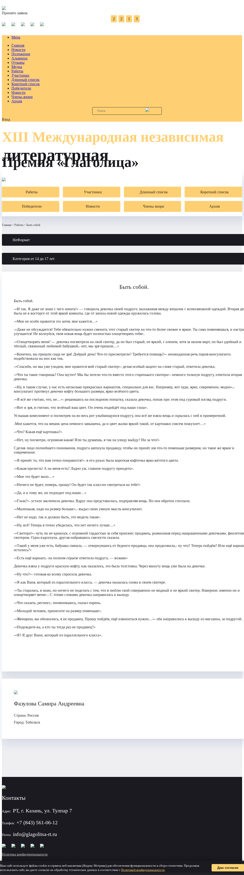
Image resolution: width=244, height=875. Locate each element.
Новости (18, 50)
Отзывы (18, 62)
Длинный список (25, 80)
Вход (6, 119)
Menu (15, 37)
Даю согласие (227, 868)
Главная (17, 45)
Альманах (19, 58)
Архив (16, 101)
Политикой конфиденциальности (143, 870)
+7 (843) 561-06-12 (37, 822)
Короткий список (25, 84)
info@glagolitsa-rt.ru (35, 834)
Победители (21, 88)
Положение (20, 54)
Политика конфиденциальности (25, 854)
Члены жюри (22, 97)
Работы (17, 71)
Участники (20, 75)
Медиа (16, 67)
